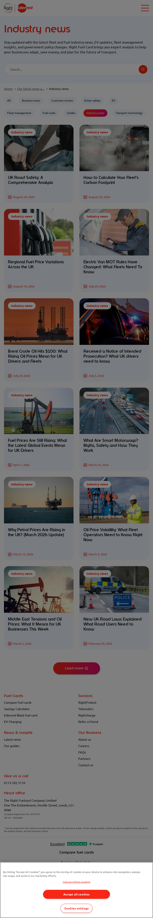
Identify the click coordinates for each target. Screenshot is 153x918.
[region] (76, 890)
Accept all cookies (76, 894)
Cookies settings (76, 908)
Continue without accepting (76, 882)
